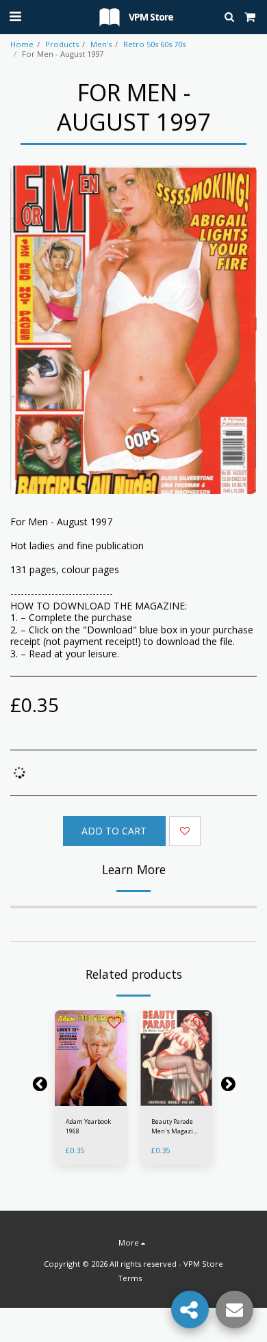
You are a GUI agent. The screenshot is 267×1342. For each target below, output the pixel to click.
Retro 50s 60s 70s (154, 44)
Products (62, 44)
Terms (130, 1278)
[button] (15, 16)
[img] (91, 1058)
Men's (101, 44)
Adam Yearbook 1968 (88, 1126)
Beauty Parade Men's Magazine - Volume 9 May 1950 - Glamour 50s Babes (176, 1126)
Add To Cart (93, 1099)
